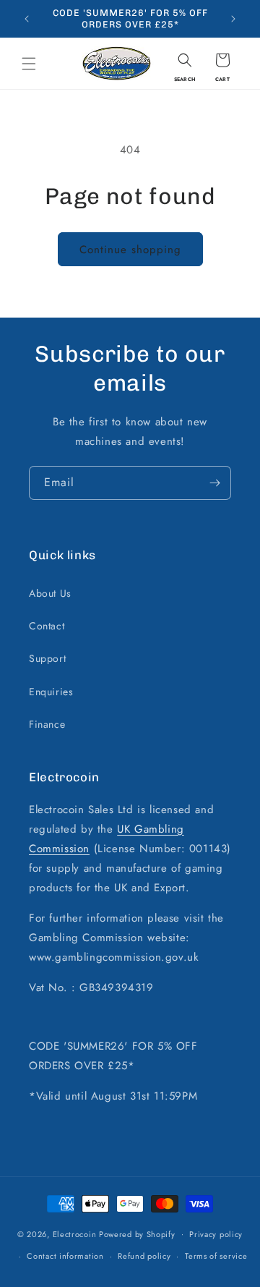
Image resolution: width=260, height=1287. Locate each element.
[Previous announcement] (27, 19)
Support (47, 658)
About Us (50, 593)
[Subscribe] (214, 483)
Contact (46, 626)
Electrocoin (75, 1233)
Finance (47, 724)
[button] (29, 64)
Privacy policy (216, 1234)
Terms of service (216, 1256)
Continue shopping (130, 250)
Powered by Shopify (137, 1233)
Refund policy (144, 1256)
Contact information (65, 1256)
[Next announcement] (233, 19)
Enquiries (51, 691)
